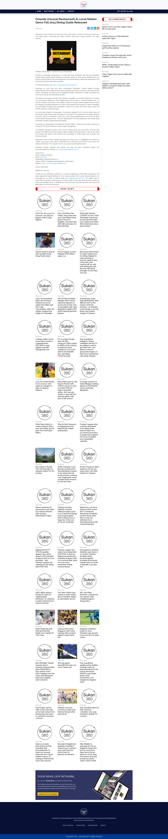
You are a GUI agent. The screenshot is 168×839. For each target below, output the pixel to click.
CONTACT (70, 11)
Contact (103, 825)
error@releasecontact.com (76, 178)
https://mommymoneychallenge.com (53, 163)
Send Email (43, 157)
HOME (39, 11)
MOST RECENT (49, 11)
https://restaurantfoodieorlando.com (65, 85)
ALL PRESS (60, 11)
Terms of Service (67, 825)
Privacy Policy (80, 825)
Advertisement (92, 825)
